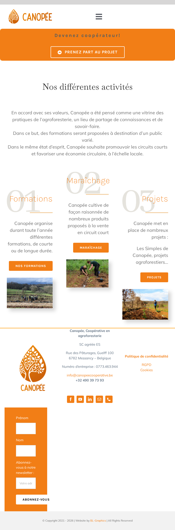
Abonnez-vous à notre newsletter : (26, 467)
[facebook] (70, 399)
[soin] (30, 280)
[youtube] (80, 399)
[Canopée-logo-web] (30, 11)
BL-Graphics (98, 520)
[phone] (109, 399)
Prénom (22, 418)
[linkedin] (89, 399)
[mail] (99, 399)
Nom (19, 440)
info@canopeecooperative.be (90, 375)
